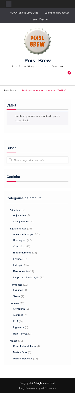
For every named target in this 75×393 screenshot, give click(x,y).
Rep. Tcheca (20, 333)
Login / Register (39, 19)
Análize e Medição (23, 234)
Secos (16, 296)
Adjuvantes (19, 215)
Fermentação (21, 271)
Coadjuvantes (21, 221)
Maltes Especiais (22, 358)
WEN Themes (48, 388)
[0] (67, 77)
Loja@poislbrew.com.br (56, 12)
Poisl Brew (37, 60)
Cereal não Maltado (24, 346)
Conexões (19, 246)
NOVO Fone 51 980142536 (24, 12)
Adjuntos (15, 210)
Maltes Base (20, 352)
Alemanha (19, 308)
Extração (18, 265)
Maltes (13, 340)
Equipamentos (18, 228)
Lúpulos (14, 303)
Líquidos (18, 289)
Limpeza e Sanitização (26, 277)
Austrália (18, 314)
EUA (15, 321)
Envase (17, 258)
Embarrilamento (22, 252)
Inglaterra (18, 327)
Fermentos (16, 284)
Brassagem (19, 240)
